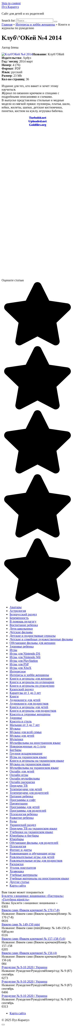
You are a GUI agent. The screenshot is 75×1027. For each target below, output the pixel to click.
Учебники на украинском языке (31, 832)
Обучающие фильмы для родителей (34, 842)
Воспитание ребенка (24, 625)
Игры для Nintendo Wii (25, 657)
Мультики (16, 739)
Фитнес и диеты (21, 850)
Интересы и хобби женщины (29, 675)
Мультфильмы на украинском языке (34, 767)
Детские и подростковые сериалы (33, 635)
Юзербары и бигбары (24, 835)
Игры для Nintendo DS (25, 653)
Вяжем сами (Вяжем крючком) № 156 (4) (29, 953)
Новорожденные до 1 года (28, 746)
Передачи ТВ (19, 785)
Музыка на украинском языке (30, 764)
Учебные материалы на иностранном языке (39, 878)
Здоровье (16, 717)
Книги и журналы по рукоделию (32, 685)
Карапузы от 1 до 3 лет (25, 693)
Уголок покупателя (23, 867)
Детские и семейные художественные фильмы (41, 639)
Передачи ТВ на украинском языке (33, 828)
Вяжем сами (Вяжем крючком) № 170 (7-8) (30, 910)
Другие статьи (19, 882)
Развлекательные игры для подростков (36, 860)
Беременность (19, 618)
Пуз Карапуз (10, 7)
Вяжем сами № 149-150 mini (21, 924)
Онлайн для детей (22, 771)
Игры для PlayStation (24, 660)
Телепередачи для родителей (29, 792)
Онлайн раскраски (22, 782)
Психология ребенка (24, 814)
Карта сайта (18, 885)
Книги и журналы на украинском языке (37, 760)
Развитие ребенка (22, 817)
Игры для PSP (19, 664)
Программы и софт (23, 800)
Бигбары (15, 750)
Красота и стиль (21, 721)
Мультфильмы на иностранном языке (35, 742)
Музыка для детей (22, 735)
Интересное (18, 671)
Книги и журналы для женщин (31, 678)
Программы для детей (25, 807)
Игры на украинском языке (28, 757)
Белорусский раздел (23, 614)
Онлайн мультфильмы (25, 778)
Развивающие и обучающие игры (32, 853)
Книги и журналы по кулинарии (32, 682)
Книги (14, 696)
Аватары (16, 607)
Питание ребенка (21, 796)
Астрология (18, 610)
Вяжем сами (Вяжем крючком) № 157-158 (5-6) (33, 938)
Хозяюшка (17, 871)
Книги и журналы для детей (29, 707)
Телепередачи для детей (26, 789)
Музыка (15, 728)
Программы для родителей (28, 810)
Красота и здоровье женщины (30, 714)
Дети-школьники (21, 628)
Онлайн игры (19, 775)
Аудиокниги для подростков (29, 703)
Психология (18, 846)
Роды (13, 821)
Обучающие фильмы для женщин (32, 643)
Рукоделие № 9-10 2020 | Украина (24, 967)
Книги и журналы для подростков (33, 710)
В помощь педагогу (23, 621)
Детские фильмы (21, 632)
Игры (13, 650)
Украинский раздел (23, 825)
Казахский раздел (22, 689)
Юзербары (17, 839)
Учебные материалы (23, 875)
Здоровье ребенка (22, 646)
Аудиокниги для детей (25, 700)
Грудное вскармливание (26, 753)
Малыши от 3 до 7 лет (25, 725)
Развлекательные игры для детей (32, 857)
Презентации (19, 803)
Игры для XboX (20, 668)
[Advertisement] (37, 167)
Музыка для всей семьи (26, 732)
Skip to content (11, 3)
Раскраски (17, 864)
